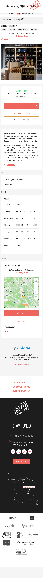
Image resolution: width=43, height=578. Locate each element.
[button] (34, 6)
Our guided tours (21, 387)
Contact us (21, 461)
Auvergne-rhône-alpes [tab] (16, 479)
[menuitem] (21, 13)
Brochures (21, 383)
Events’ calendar (21, 391)
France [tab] (11, 474)
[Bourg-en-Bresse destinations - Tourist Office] (21, 415)
